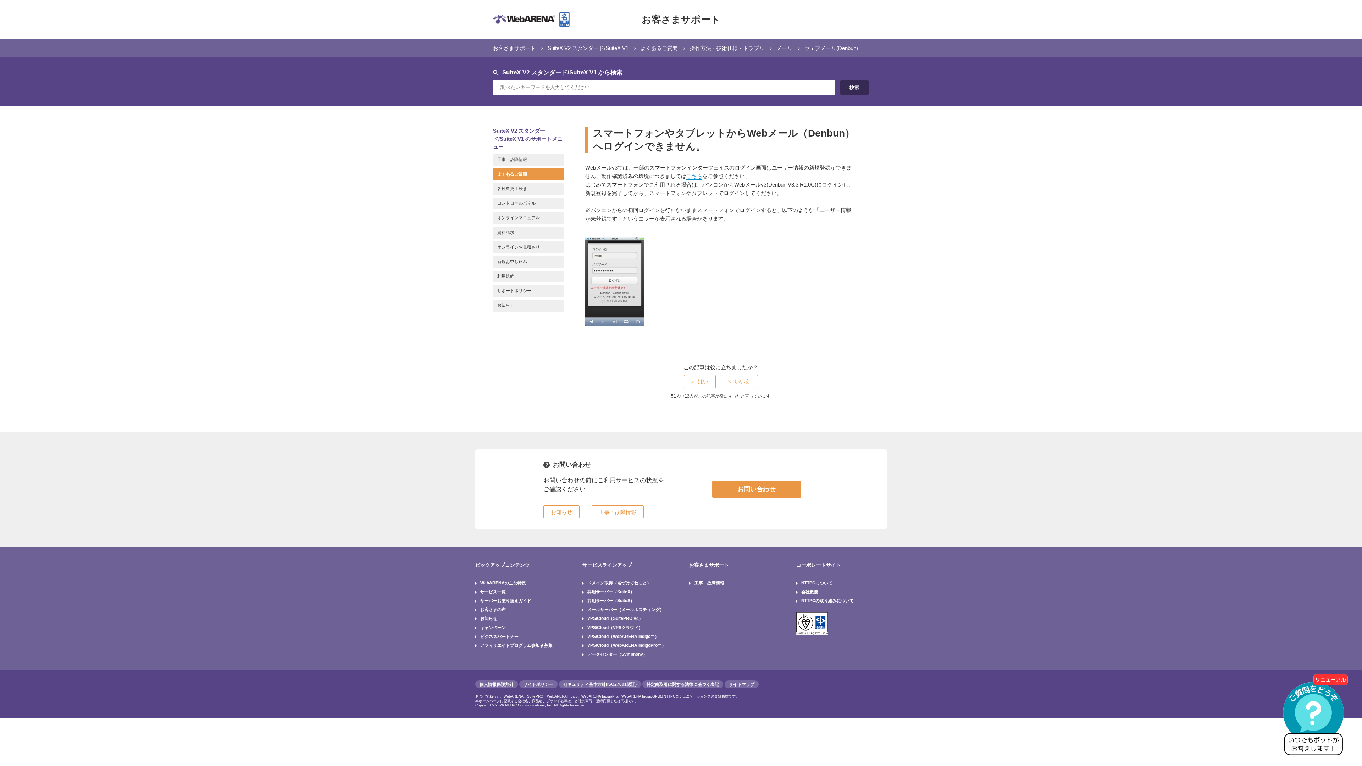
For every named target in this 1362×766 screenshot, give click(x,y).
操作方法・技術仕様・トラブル (727, 48)
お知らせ (488, 618)
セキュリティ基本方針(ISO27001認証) (600, 684)
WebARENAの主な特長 (503, 583)
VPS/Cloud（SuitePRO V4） (615, 618)
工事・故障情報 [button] (617, 512)
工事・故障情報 (709, 583)
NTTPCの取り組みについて (827, 600)
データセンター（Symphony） (617, 654)
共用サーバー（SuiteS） (611, 600)
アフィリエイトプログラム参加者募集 (516, 645)
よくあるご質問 (659, 48)
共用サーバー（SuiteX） (611, 591)
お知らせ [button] (561, 512)
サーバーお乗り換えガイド (505, 600)
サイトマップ (741, 684)
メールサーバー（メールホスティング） (625, 609)
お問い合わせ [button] (756, 489)
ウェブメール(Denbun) (831, 48)
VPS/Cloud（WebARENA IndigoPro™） (626, 645)
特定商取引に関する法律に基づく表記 (683, 684)
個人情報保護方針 (497, 684)
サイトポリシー (538, 684)
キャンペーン (493, 627)
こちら (694, 176)
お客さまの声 (493, 609)
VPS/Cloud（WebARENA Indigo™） (623, 636)
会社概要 (809, 591)
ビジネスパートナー (499, 636)
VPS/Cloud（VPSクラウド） (615, 627)
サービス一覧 (493, 591)
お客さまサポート (681, 19)
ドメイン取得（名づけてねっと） (619, 583)
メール (784, 48)
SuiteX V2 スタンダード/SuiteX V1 (588, 48)
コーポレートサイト (818, 565)
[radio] (700, 381)
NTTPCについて (816, 583)
